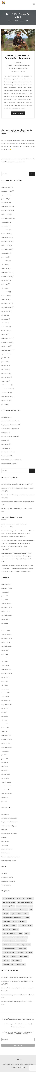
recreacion (6, 937)
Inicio (10, 21)
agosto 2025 (5, 195)
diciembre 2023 (6, 238)
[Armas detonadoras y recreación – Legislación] (18, 40)
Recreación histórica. (9, 948)
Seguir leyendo (18, 113)
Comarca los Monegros (25, 902)
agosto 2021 (5, 311)
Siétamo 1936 (23, 956)
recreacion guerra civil (9, 941)
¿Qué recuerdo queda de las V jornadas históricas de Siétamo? (16, 559)
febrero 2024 (5, 234)
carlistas (30, 898)
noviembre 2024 (6, 210)
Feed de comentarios (8, 881)
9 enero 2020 (19, 62)
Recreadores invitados (8, 464)
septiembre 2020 (6, 350)
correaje (29, 906)
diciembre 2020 (6, 338)
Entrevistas (4, 433)
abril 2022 (4, 288)
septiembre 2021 (6, 307)
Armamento (5, 417)
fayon (12, 914)
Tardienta (6, 960)
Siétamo (13, 956)
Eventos (3, 440)
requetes (20, 952)
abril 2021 (4, 323)
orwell (20, 933)
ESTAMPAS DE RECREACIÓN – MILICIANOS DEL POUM (17, 484)
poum (27, 933)
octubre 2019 (5, 393)
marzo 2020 (5, 373)
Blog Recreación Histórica (9, 425)
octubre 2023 (5, 245)
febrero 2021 (5, 331)
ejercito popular (22, 910)
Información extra (6, 452)
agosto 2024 (5, 222)
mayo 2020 (4, 366)
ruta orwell (29, 952)
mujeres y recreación (9, 933)
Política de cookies (25, 1024)
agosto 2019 (5, 400)
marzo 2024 (5, 230)
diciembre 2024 (6, 207)
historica (5, 925)
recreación (22, 941)
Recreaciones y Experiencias (10, 460)
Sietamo (5, 956)
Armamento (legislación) (17, 68)
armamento (20, 898)
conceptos (20, 906)
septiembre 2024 (6, 218)
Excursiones (5, 444)
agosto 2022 (5, 280)
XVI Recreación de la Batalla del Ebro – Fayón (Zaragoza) (15, 546)
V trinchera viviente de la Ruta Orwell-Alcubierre (16, 571)
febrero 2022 (5, 296)
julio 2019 (4, 404)
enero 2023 (5, 269)
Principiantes (5, 456)
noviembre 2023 (6, 241)
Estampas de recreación (9, 436)
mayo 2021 (4, 319)
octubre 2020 (5, 346)
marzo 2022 (5, 292)
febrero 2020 (5, 377)
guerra (27, 917)
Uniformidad (20, 964)
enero (22, 21)
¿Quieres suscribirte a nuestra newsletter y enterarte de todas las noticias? (18, 1033)
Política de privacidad (11, 1024)
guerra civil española (19, 921)
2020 (16, 21)
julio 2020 (4, 358)
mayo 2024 (5, 226)
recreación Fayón (8, 945)
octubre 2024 (5, 214)
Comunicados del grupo (9, 429)
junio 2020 (4, 362)
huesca (14, 925)
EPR (31, 910)
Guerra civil (4, 448)
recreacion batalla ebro (19, 937)
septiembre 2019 (6, 397)
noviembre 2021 (6, 303)
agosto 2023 (5, 253)
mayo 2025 (4, 203)
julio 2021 (4, 315)
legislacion (6, 929)
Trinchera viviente (8, 964)
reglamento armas (8, 952)
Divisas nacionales (8, 910)
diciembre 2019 (6, 385)
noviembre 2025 (6, 191)
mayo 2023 (4, 261)
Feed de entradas (7, 877)
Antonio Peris (5, 524)
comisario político (8, 906)
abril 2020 (4, 369)
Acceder (4, 873)
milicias (15, 929)
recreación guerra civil (23, 945)
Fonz (25, 914)
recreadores (22, 948)
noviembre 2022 (6, 276)
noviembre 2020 (6, 342)
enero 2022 (5, 300)
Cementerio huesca (9, 902)
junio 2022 (4, 284)
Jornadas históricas (25, 925)
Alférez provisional (8, 898)
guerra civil (6, 921)
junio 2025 (4, 199)
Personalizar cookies (18, 1027)
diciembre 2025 (6, 187)
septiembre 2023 (6, 249)
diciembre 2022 (6, 272)
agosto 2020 (5, 354)
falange (5, 914)
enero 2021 (4, 335)
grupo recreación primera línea (12, 917)
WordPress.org (6, 885)
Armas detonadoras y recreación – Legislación (18, 56)
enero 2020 (5, 381)
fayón (19, 914)
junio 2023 (4, 257)
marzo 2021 (5, 327)
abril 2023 (4, 265)
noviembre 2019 (6, 389)
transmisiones (16, 960)
